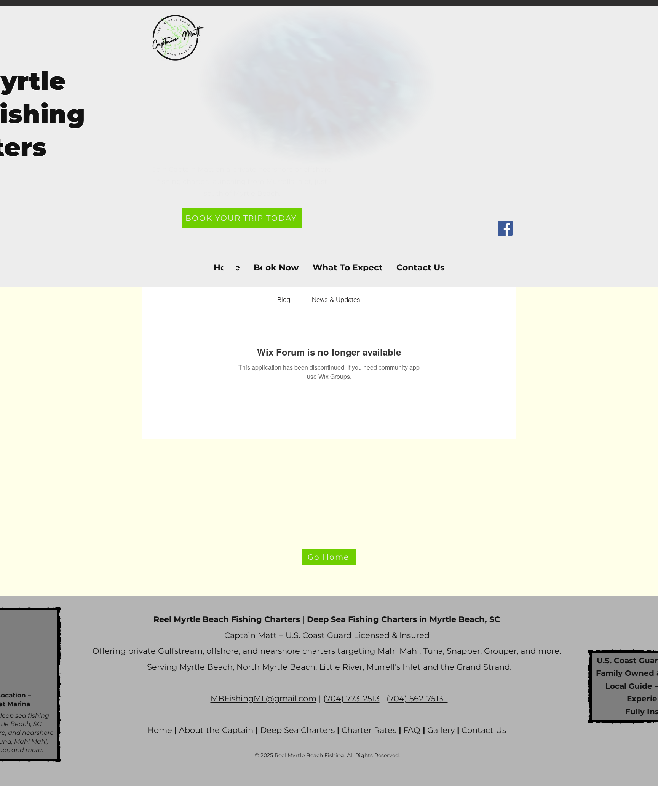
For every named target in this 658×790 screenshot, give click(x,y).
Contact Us (485, 730)
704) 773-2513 (353, 698)
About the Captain (216, 730)
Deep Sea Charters (297, 730)
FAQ (411, 730)
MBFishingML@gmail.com (263, 698)
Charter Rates (369, 730)
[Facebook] (505, 228)
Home (159, 730)
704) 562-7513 (418, 698)
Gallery (441, 730)
